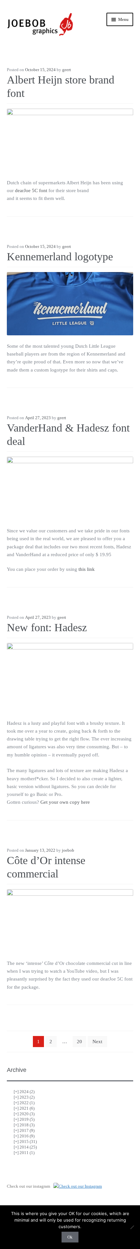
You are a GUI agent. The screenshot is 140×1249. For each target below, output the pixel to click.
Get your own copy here (65, 802)
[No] (132, 1227)
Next (97, 1041)
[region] (70, 674)
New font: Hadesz (47, 627)
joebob (68, 850)
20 (79, 1041)
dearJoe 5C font (31, 190)
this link (86, 569)
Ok (70, 1237)
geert (66, 69)
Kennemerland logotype (60, 257)
